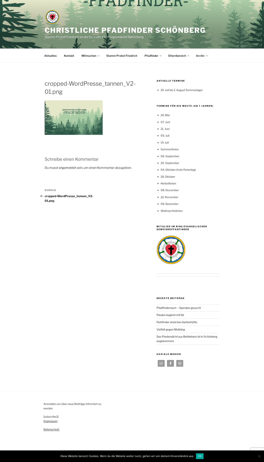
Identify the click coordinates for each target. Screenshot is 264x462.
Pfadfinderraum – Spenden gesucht (179, 307)
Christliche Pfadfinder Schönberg (125, 30)
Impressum (50, 421)
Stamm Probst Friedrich (121, 55)
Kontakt (69, 55)
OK (200, 456)
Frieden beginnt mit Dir (170, 315)
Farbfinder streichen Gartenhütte (177, 322)
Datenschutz (51, 429)
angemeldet (67, 168)
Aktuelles (50, 55)
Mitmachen (89, 55)
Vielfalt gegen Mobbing (171, 329)
